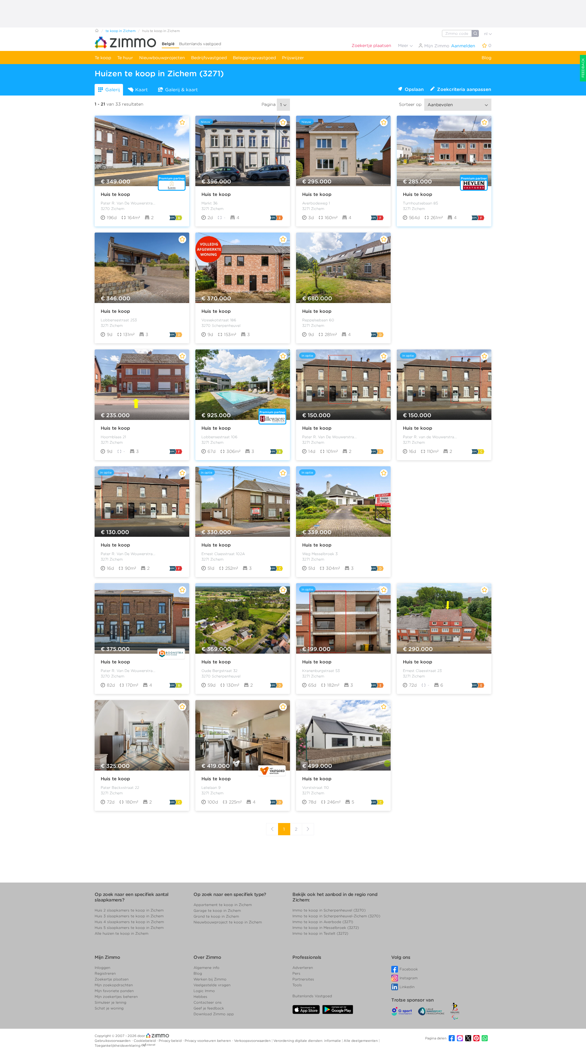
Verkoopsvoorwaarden (253, 1040)
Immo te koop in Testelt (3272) (320, 933)
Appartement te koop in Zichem (223, 904)
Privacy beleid (171, 1040)
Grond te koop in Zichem (216, 916)
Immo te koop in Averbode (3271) (322, 921)
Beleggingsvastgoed (254, 57)
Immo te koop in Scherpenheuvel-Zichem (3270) (336, 916)
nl (486, 33)
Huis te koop (115, 194)
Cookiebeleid (145, 1040)
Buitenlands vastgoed (200, 44)
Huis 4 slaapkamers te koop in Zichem (129, 921)
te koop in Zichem (121, 31)
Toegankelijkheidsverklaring (117, 1045)
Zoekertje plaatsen (371, 45)
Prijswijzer (293, 57)
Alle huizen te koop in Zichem (121, 933)
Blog (486, 57)
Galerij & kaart (181, 89)
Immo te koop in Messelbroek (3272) (325, 927)
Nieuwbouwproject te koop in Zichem (228, 922)
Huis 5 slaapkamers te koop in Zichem (129, 927)
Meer (404, 45)
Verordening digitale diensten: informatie (307, 1040)
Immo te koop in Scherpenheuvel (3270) (329, 910)
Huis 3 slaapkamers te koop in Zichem (129, 916)
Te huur (125, 57)
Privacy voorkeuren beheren (208, 1040)
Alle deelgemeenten (361, 1040)
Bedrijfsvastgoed (209, 57)
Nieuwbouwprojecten (162, 57)
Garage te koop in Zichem (217, 910)
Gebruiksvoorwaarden (113, 1040)
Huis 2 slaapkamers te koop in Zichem (129, 910)
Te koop (103, 57)
